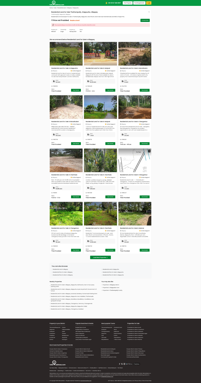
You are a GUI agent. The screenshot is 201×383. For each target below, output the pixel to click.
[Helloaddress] (57, 3)
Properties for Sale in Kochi (134, 327)
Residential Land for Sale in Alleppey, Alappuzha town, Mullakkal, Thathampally (72, 296)
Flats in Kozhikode (80, 335)
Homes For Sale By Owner (56, 351)
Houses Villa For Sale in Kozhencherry (136, 355)
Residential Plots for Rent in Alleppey (63, 275)
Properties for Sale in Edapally (135, 335)
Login (148, 3)
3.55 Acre (92, 188)
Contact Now (145, 20)
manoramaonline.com (85, 380)
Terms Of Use (145, 380)
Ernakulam (52, 333)
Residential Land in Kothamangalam (110, 353)
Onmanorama (73, 368)
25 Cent (126, 242)
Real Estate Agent (105, 355)
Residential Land (62, 8)
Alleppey (69, 8)
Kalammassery (118, 333)
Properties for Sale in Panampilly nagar (137, 333)
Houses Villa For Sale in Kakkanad (83, 351)
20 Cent (126, 135)
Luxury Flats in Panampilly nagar (83, 339)
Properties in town (111, 287)
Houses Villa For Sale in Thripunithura (136, 351)
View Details (76, 90)
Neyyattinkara (105, 339)
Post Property (127, 3)
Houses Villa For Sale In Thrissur (134, 349)
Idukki (63, 331)
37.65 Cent (93, 242)
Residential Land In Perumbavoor (58, 355)
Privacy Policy (138, 380)
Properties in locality (112, 290)
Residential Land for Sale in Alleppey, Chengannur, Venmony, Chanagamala (71, 303)
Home (51, 8)
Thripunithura (117, 337)
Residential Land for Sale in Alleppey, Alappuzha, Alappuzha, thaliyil (69, 306)
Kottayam (52, 331)
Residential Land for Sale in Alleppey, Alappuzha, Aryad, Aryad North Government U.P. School (74, 290)
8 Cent (126, 82)
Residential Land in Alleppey (60, 269)
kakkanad (116, 331)
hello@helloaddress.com (107, 376)
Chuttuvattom (93, 368)
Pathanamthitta (66, 329)
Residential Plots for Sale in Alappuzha (113, 272)
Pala (102, 335)
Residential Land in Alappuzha (111, 269)
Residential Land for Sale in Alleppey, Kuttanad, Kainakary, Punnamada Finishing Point (74, 293)
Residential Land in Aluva (107, 351)
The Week (120, 368)
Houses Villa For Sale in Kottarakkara (84, 355)
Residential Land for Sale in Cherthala (64, 175)
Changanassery (105, 331)
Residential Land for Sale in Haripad (98, 68)
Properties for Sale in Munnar (134, 339)
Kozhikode (52, 337)
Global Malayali (112, 368)
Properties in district (111, 285)
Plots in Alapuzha (80, 333)
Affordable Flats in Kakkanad (83, 331)
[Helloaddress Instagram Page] (124, 364)
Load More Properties (99, 257)
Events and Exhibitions (79, 370)
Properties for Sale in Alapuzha (135, 337)
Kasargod (64, 339)
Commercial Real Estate (133, 357)
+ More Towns (117, 339)
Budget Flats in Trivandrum (82, 329)
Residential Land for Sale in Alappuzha (64, 68)
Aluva (115, 329)
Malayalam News (63, 368)
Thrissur (64, 333)
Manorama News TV (83, 368)
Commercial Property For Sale (108, 357)
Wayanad (64, 337)
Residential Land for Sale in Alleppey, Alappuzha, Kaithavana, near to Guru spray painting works (72, 285)
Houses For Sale (79, 353)
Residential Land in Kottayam (108, 349)
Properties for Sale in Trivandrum (135, 329)
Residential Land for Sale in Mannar (132, 228)
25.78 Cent (93, 82)
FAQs (150, 380)
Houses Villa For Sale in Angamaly (58, 353)
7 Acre (92, 135)
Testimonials (68, 370)
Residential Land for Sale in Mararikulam (134, 68)
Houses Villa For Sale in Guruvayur (135, 353)
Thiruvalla (103, 337)
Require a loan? (75, 20)
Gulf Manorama (102, 368)
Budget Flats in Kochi (81, 327)
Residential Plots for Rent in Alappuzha (113, 275)
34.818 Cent (59, 188)
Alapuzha (52, 329)
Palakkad (52, 335)
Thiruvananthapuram (55, 327)
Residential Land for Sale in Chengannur (133, 122)
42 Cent (58, 82)
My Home (88, 370)
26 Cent (58, 242)
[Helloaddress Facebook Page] (119, 364)
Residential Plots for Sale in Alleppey (62, 272)
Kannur (51, 339)
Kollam (64, 327)
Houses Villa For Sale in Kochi (82, 349)
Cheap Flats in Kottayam (82, 337)
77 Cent (126, 188)
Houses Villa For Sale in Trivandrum (58, 349)
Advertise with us (96, 370)
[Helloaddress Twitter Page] (122, 364)
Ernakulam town (118, 327)
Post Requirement (139, 3)
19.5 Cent (58, 135)
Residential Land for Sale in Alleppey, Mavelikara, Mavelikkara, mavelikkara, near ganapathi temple (72, 300)
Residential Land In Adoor (81, 357)
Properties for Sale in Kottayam (135, 331)
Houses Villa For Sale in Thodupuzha (59, 357)
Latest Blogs (60, 370)
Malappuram (65, 335)
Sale (55, 8)
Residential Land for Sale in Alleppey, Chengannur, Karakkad (67, 309)
